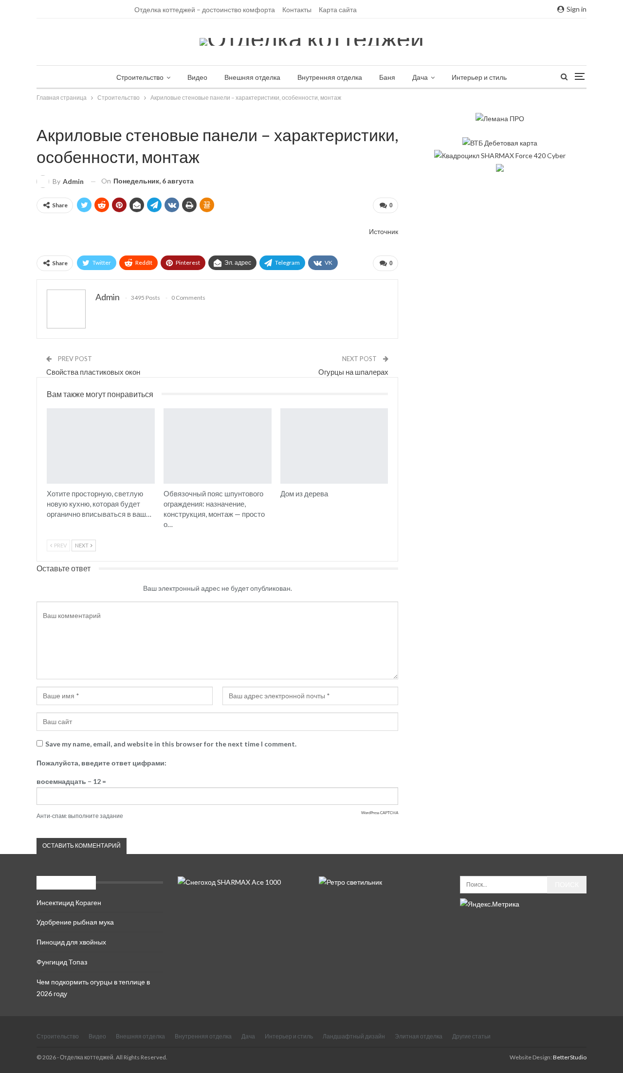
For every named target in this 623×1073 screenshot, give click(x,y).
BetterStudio (569, 1057)
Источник (383, 231)
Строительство (140, 77)
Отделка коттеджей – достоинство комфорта (204, 9)
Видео (197, 77)
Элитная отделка (418, 1036)
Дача (420, 77)
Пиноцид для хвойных (71, 942)
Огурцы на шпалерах (353, 371)
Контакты (297, 9)
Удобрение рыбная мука (75, 922)
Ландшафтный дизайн (354, 1036)
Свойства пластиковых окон (93, 371)
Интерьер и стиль (479, 77)
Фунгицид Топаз (62, 962)
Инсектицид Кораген (69, 902)
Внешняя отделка (252, 77)
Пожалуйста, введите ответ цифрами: (101, 763)
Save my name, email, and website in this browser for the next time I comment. (170, 744)
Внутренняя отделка (329, 77)
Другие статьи (471, 1036)
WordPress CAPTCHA (379, 812)
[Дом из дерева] (334, 446)
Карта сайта (338, 9)
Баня (387, 77)
